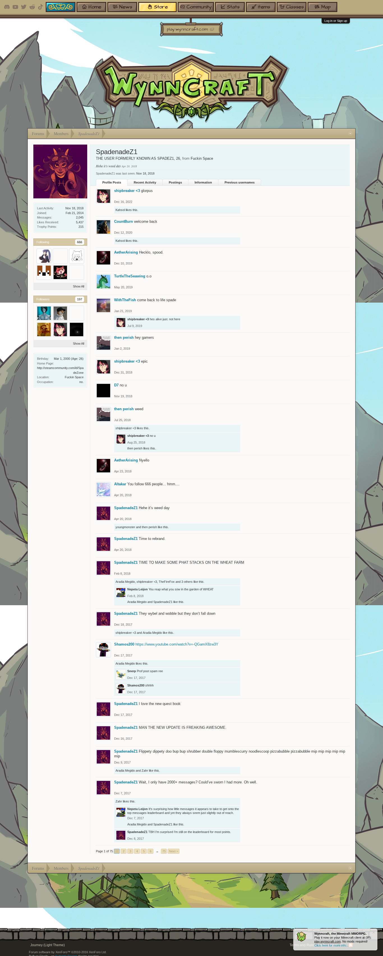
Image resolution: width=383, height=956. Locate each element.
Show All (78, 286)
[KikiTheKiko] (60, 272)
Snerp (131, 671)
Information (203, 182)
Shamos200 (124, 644)
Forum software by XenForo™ (68, 952)
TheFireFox (167, 581)
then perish (124, 337)
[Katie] (76, 256)
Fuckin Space (74, 377)
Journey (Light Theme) (47, 945)
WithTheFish (125, 300)
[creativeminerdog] (44, 272)
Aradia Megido (125, 581)
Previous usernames (240, 182)
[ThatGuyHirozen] (60, 256)
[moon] (44, 256)
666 (79, 242)
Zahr (145, 770)
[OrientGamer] (60, 313)
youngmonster (125, 527)
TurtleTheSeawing (129, 276)
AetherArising (126, 252)
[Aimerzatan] (76, 272)
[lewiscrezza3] (76, 313)
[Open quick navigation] (350, 134)
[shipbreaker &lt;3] (60, 329)
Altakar (120, 484)
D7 (116, 385)
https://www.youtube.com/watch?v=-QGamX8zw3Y (176, 644)
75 (164, 851)
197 (79, 299)
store (161, 7)
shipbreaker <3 (127, 191)
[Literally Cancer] (76, 329)
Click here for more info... (331, 945)
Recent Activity (145, 182)
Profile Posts (111, 182)
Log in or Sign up (335, 20)
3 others (187, 581)
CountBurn (123, 221)
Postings (175, 182)
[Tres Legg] (44, 313)
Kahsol (120, 210)
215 (81, 226)
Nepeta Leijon (137, 589)
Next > (173, 851)
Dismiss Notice (374, 932)
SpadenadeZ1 (126, 508)
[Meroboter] (44, 329)
